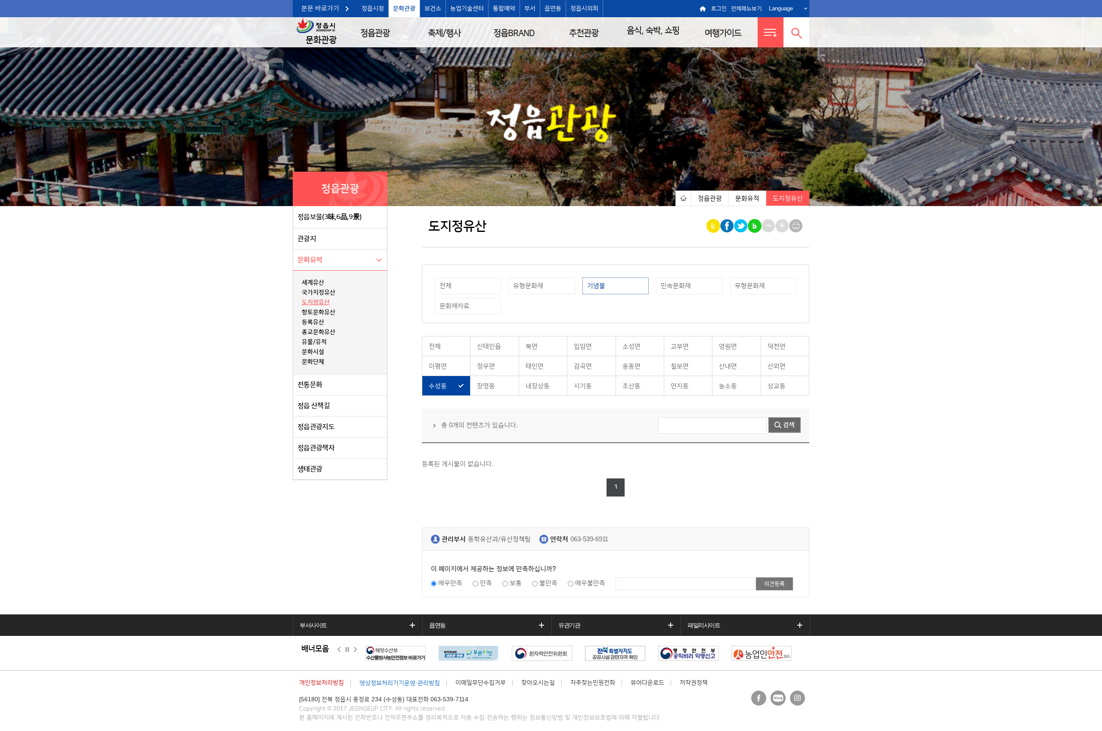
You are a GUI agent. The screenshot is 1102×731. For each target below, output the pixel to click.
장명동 (486, 386)
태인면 (535, 366)
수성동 (438, 386)
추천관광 (583, 33)
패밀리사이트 (703, 625)
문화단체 (313, 361)
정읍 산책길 (313, 406)
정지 (347, 649)
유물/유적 (314, 342)
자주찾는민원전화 (592, 682)
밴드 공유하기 (755, 226)
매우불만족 (590, 583)
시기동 (583, 386)
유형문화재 (528, 286)
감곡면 (583, 366)
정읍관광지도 (315, 427)
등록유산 (313, 322)
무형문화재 (750, 286)
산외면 (777, 366)
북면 (532, 346)
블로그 (778, 698)
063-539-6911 (589, 539)
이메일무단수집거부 (480, 682)
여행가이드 (723, 33)
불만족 (548, 583)
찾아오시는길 (538, 682)
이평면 (438, 366)
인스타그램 (797, 698)
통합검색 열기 (796, 32)
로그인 (719, 9)
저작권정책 (694, 682)
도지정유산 (316, 302)
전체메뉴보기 (746, 9)
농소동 (728, 386)
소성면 (631, 346)
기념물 (596, 286)
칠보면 (680, 366)
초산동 (631, 386)
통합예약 (504, 8)
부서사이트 (313, 625)
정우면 (486, 366)
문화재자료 (455, 306)
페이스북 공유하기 (727, 226)
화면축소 (769, 226)
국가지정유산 (318, 292)
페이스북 (758, 698)
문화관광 (404, 8)
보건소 (432, 8)
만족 (486, 583)
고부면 (680, 346)
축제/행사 (444, 33)
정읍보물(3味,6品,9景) (329, 217)
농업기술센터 (467, 8)
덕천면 (777, 346)
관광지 (306, 239)
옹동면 (631, 366)
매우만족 (450, 583)
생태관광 (309, 469)
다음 (355, 649)
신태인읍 (489, 346)
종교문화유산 (318, 332)
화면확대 (782, 226)
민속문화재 (676, 286)
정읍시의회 (584, 8)
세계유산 (313, 282)
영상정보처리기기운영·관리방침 (399, 683)
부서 (530, 8)
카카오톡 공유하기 (713, 226)
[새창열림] (381, 653)
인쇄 (796, 226)
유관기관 (569, 625)
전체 (446, 286)
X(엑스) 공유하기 (741, 226)
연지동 (680, 386)
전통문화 (309, 385)
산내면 (728, 366)
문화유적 (309, 260)
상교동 (777, 386)
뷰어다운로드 (647, 682)
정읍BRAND (514, 33)
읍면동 (553, 8)
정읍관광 (375, 33)
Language (781, 8)
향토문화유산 (318, 312)
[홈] (683, 198)
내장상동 (538, 386)
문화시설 (313, 352)
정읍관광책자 (315, 448)
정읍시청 (373, 8)
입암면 (583, 346)
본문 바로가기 (320, 8)
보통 (516, 583)
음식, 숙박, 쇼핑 (653, 30)
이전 (339, 649)
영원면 (728, 346)
